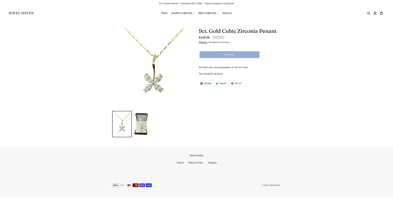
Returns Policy (196, 162)
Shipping (203, 42)
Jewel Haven (21, 13)
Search (180, 162)
